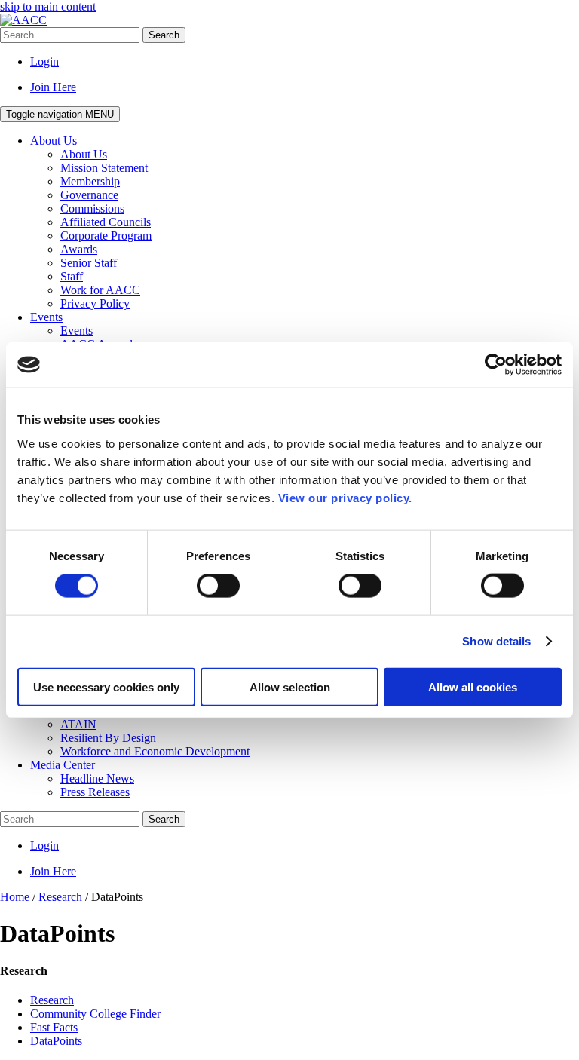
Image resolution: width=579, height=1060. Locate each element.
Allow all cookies (472, 686)
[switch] (218, 586)
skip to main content (48, 6)
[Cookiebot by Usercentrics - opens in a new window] (496, 365)
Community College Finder (95, 1013)
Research (52, 1000)
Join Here (53, 87)
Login (44, 61)
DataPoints (56, 1040)
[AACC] (23, 20)
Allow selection (290, 686)
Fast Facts (54, 1027)
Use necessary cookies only (106, 686)
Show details (496, 641)
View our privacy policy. (345, 497)
